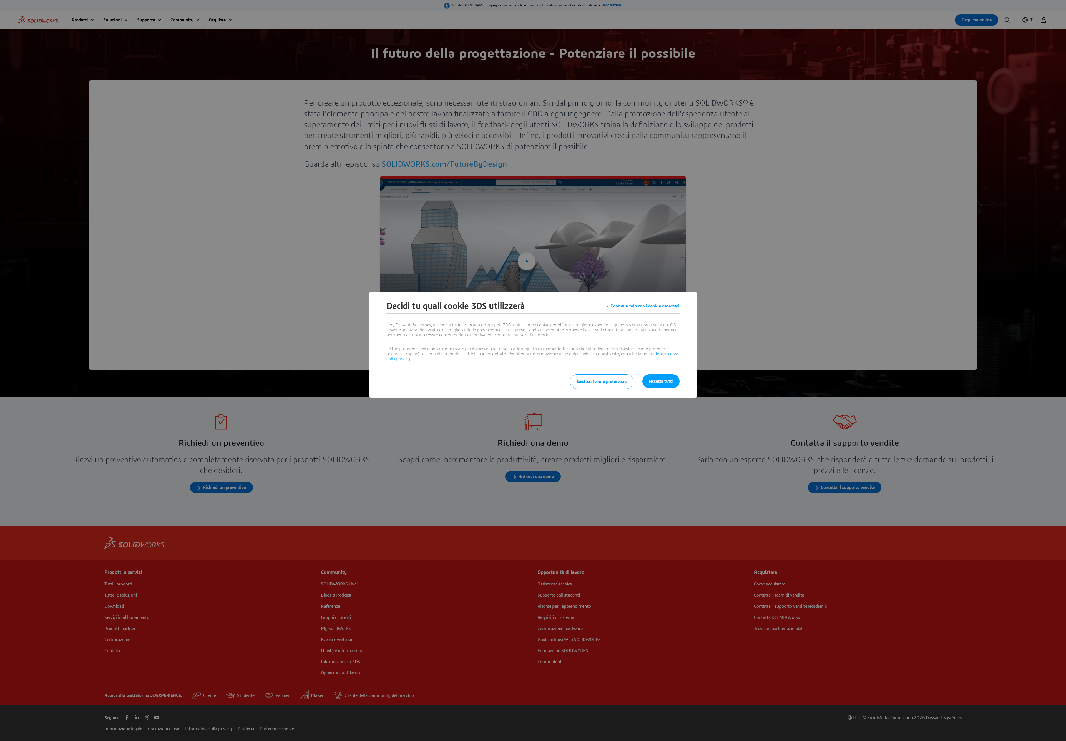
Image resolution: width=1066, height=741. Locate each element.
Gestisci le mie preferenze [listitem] (602, 381)
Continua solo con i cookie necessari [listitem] (645, 306)
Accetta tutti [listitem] (661, 381)
